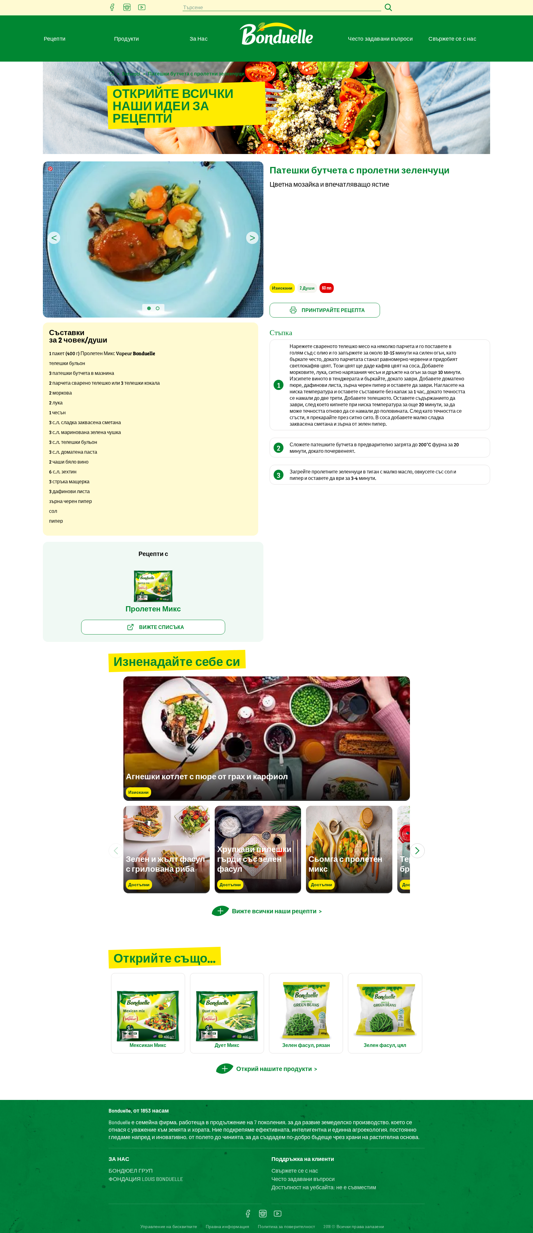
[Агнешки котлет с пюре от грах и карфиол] (266, 798)
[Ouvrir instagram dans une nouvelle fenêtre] (127, 9)
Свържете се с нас (452, 38)
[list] (266, 851)
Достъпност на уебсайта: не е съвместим (323, 1187)
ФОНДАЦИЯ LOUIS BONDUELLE (146, 1178)
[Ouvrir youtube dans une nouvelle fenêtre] (142, 9)
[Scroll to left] (116, 850)
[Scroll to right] (417, 850)
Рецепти (54, 38)
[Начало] (111, 73)
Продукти (126, 38)
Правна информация (227, 1226)
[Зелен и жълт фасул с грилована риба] (166, 890)
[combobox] (282, 8)
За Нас (199, 38)
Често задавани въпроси (380, 38)
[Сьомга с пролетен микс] (349, 890)
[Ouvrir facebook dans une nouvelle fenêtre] (112, 9)
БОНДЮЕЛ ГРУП (131, 1170)
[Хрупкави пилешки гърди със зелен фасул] (258, 890)
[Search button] (387, 8)
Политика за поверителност (286, 1226)
